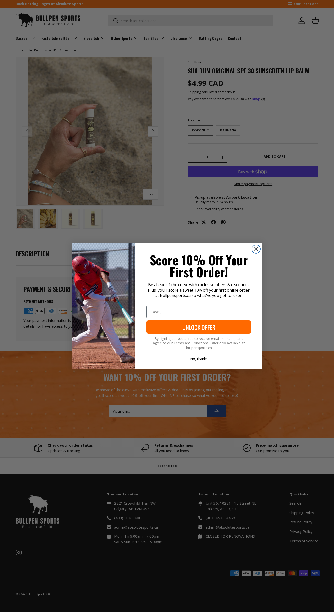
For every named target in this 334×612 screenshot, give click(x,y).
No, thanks (199, 358)
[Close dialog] (256, 249)
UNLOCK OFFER (198, 327)
